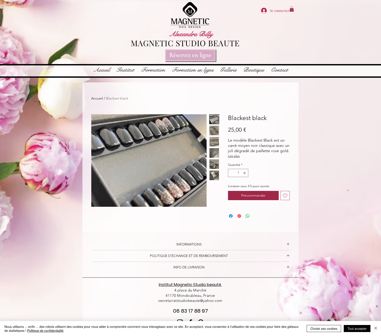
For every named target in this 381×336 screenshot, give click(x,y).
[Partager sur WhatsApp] (247, 216)
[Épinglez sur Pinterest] (239, 216)
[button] (291, 9)
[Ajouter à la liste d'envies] (285, 195)
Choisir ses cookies (323, 328)
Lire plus (234, 156)
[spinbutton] (238, 173)
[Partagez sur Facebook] (230, 216)
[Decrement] (231, 173)
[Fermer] (375, 328)
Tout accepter (357, 328)
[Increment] (245, 173)
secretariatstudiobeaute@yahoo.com (190, 300)
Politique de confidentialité (45, 330)
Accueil (97, 98)
